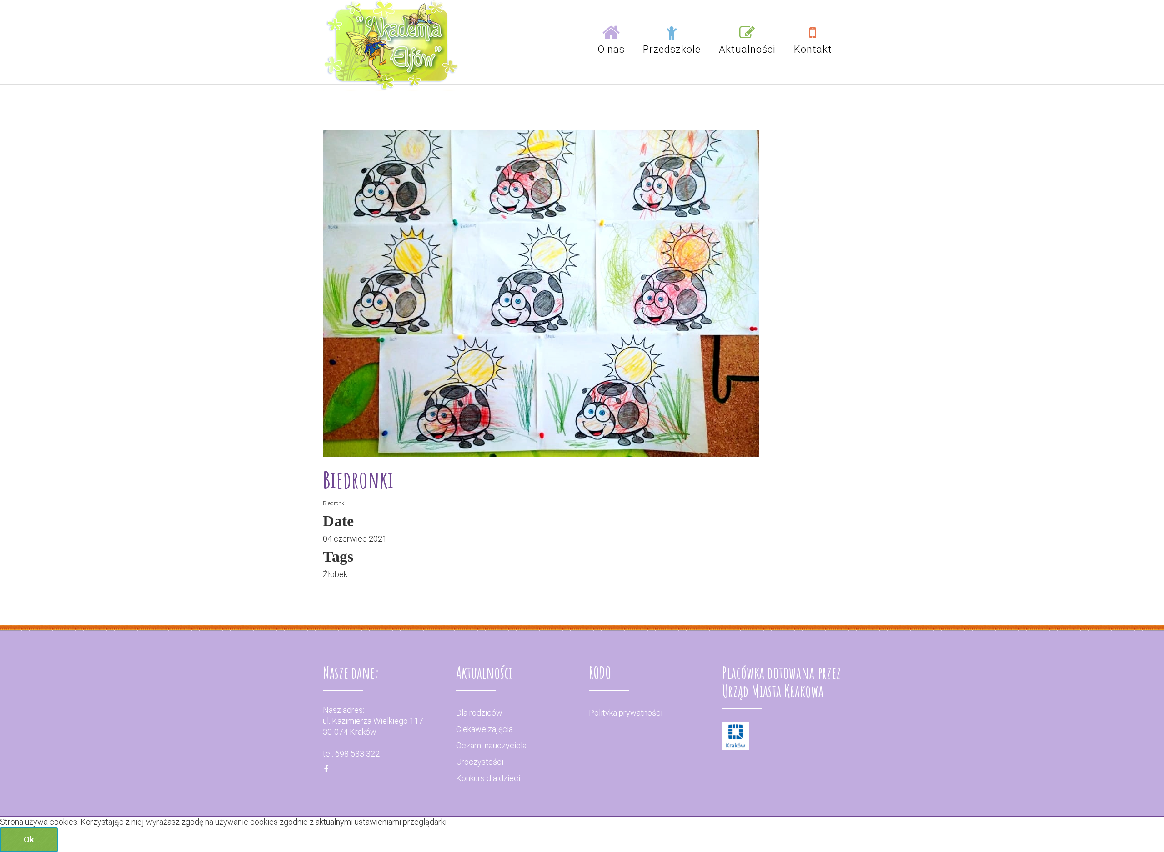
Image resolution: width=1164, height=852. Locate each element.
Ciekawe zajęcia (484, 729)
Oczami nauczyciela (491, 745)
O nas (611, 49)
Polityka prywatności (625, 712)
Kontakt (813, 49)
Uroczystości (479, 762)
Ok (29, 839)
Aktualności (747, 49)
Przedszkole (672, 49)
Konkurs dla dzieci (488, 778)
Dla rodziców (479, 712)
